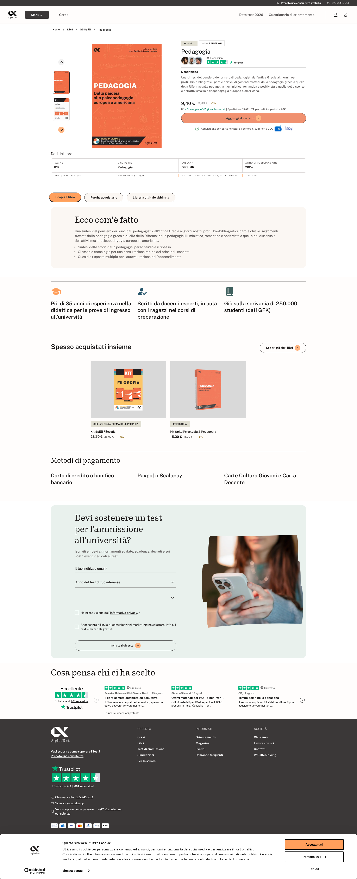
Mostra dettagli (73, 870)
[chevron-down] (61, 130)
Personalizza (312, 857)
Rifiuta (314, 869)
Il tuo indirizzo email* (91, 569)
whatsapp (77, 803)
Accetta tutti (314, 844)
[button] (336, 15)
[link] (346, 14)
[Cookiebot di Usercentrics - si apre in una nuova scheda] (35, 871)
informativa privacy (123, 612)
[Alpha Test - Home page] (12, 15)
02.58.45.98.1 (84, 797)
